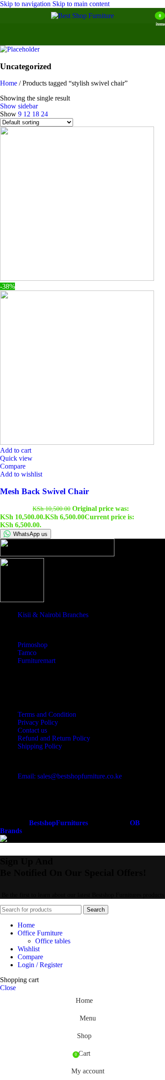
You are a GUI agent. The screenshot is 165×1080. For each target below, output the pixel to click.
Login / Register (40, 964)
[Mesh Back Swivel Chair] (77, 278)
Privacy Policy (38, 722)
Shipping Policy (40, 746)
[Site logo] (82, 15)
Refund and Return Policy (54, 738)
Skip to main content (81, 3)
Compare (30, 957)
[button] (15, 450)
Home (9, 83)
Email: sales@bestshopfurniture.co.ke (70, 776)
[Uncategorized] (20, 49)
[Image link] (57, 554)
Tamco (27, 652)
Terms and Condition (47, 714)
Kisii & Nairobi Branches (53, 614)
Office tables (52, 941)
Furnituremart (36, 660)
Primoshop (33, 644)
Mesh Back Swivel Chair (44, 491)
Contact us (32, 730)
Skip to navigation (26, 3)
